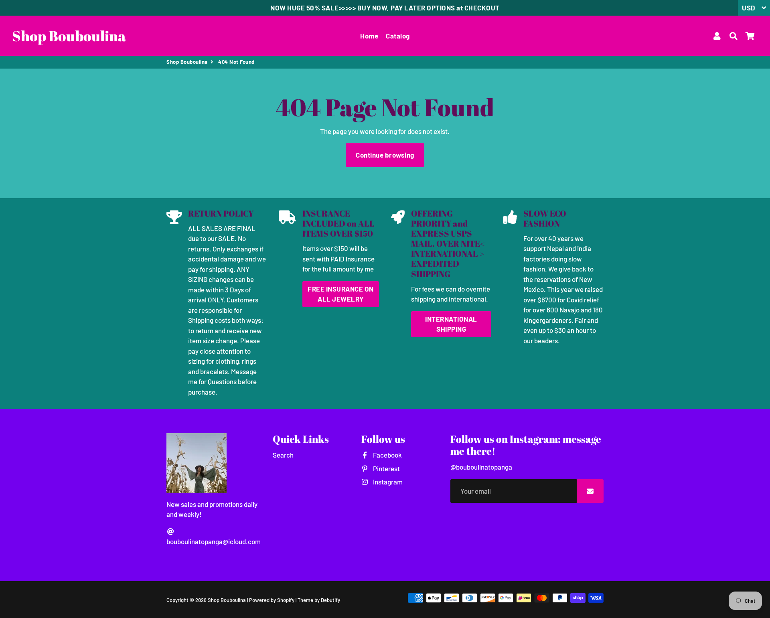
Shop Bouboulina (187, 62)
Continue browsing (385, 155)
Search (283, 455)
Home (369, 36)
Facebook (386, 455)
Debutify (330, 600)
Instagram (387, 482)
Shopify (285, 600)
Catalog (398, 36)
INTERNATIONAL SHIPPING (451, 324)
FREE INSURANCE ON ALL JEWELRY (341, 294)
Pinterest (385, 468)
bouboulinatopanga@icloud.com (213, 541)
